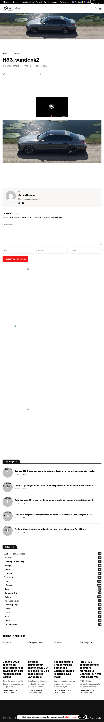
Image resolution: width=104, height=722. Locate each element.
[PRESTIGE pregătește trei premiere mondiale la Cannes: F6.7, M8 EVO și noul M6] (8, 516)
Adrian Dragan (13, 66)
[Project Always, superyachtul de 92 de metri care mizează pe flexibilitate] (8, 531)
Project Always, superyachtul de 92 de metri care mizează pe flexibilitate (50, 529)
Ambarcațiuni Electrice (52, 554)
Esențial (52, 573)
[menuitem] (75, 2)
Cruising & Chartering (52, 562)
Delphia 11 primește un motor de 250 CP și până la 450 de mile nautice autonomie (54, 485)
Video (52, 620)
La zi (52, 581)
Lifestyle (52, 585)
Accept (82, 717)
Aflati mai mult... (71, 717)
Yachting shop (52, 624)
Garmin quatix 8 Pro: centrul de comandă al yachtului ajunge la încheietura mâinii (54, 500)
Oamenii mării (52, 593)
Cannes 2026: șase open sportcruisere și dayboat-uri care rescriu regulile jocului (54, 471)
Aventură (52, 558)
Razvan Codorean (63, 691)
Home (5, 54)
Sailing (52, 597)
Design (52, 565)
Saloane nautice (52, 601)
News (52, 589)
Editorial (52, 569)
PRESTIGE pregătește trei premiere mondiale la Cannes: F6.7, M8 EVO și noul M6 (53, 514)
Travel (52, 613)
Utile (52, 616)
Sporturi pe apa (52, 605)
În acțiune (52, 577)
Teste (52, 609)
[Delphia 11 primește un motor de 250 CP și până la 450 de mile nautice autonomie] (8, 487)
